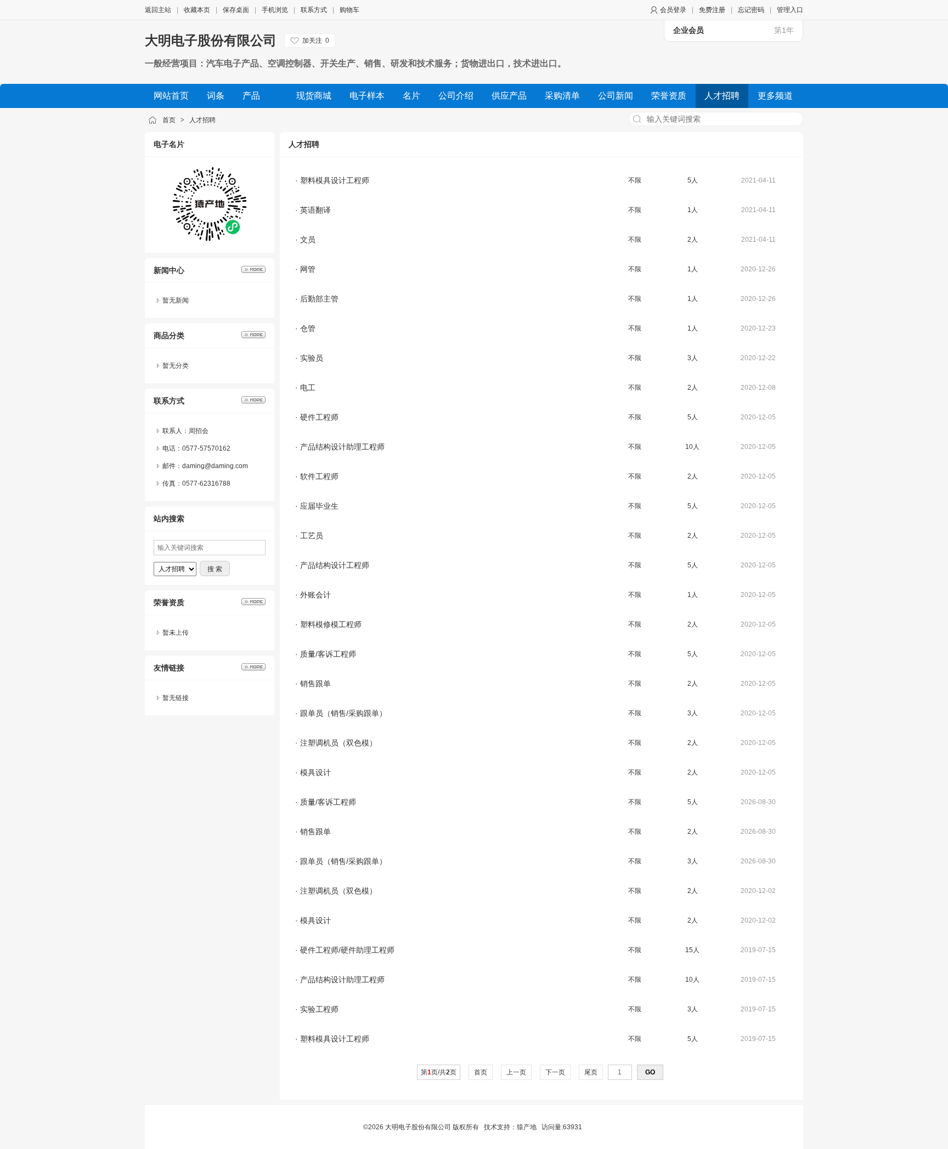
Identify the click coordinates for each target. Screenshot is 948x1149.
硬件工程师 (319, 417)
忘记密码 (751, 10)
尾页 (591, 1072)
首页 (169, 120)
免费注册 (712, 10)
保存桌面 (236, 10)
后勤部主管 (319, 298)
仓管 (307, 328)
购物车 (349, 10)
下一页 (555, 1072)
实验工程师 (319, 1009)
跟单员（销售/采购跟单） (343, 713)
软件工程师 (319, 476)
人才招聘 (202, 120)
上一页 (516, 1072)
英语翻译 (315, 210)
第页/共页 (438, 1072)
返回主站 (158, 10)
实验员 (311, 358)
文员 (307, 239)
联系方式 (314, 10)
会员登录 (673, 10)
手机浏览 (275, 10)
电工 (307, 387)
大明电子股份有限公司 (210, 40)
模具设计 (315, 772)
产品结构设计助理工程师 (342, 446)
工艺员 (311, 535)
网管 (307, 269)
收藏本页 (197, 10)
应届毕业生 (319, 506)
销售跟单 (315, 683)
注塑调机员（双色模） (338, 742)
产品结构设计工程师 (334, 565)
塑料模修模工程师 (331, 624)
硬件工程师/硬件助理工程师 (347, 950)
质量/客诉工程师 (328, 654)
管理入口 (790, 10)
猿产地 (527, 1127)
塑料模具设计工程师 (334, 180)
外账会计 (315, 594)
